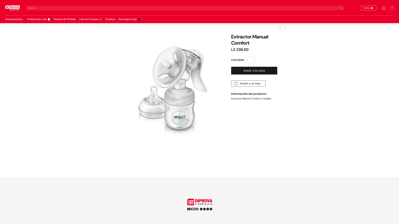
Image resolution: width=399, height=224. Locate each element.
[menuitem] (280, 28)
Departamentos (14, 19)
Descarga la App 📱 (129, 19)
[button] (12, 8)
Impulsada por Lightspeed (199, 214)
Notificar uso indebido (199, 209)
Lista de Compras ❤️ (90, 19)
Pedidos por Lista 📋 (38, 19)
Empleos (110, 19)
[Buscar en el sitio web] (341, 8)
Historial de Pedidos (65, 19)
